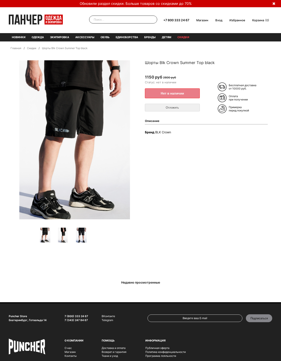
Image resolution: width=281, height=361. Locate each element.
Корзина (258, 20)
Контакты (71, 355)
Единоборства (127, 37)
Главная (16, 48)
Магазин (202, 20)
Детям (166, 37)
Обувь (105, 37)
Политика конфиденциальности (165, 352)
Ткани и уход (110, 355)
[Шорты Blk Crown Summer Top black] (47, 235)
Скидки (183, 37)
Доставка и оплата (114, 348)
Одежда (38, 37)
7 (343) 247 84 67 (76, 320)
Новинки (18, 37)
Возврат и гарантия (114, 352)
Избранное (237, 20)
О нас (68, 348)
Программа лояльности (160, 355)
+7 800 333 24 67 (176, 20)
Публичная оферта (157, 348)
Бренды (150, 37)
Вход (218, 20)
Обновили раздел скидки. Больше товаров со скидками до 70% (136, 3)
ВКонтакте (108, 316)
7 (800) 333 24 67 (76, 316)
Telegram (107, 320)
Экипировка (59, 37)
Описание (152, 121)
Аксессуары (84, 37)
